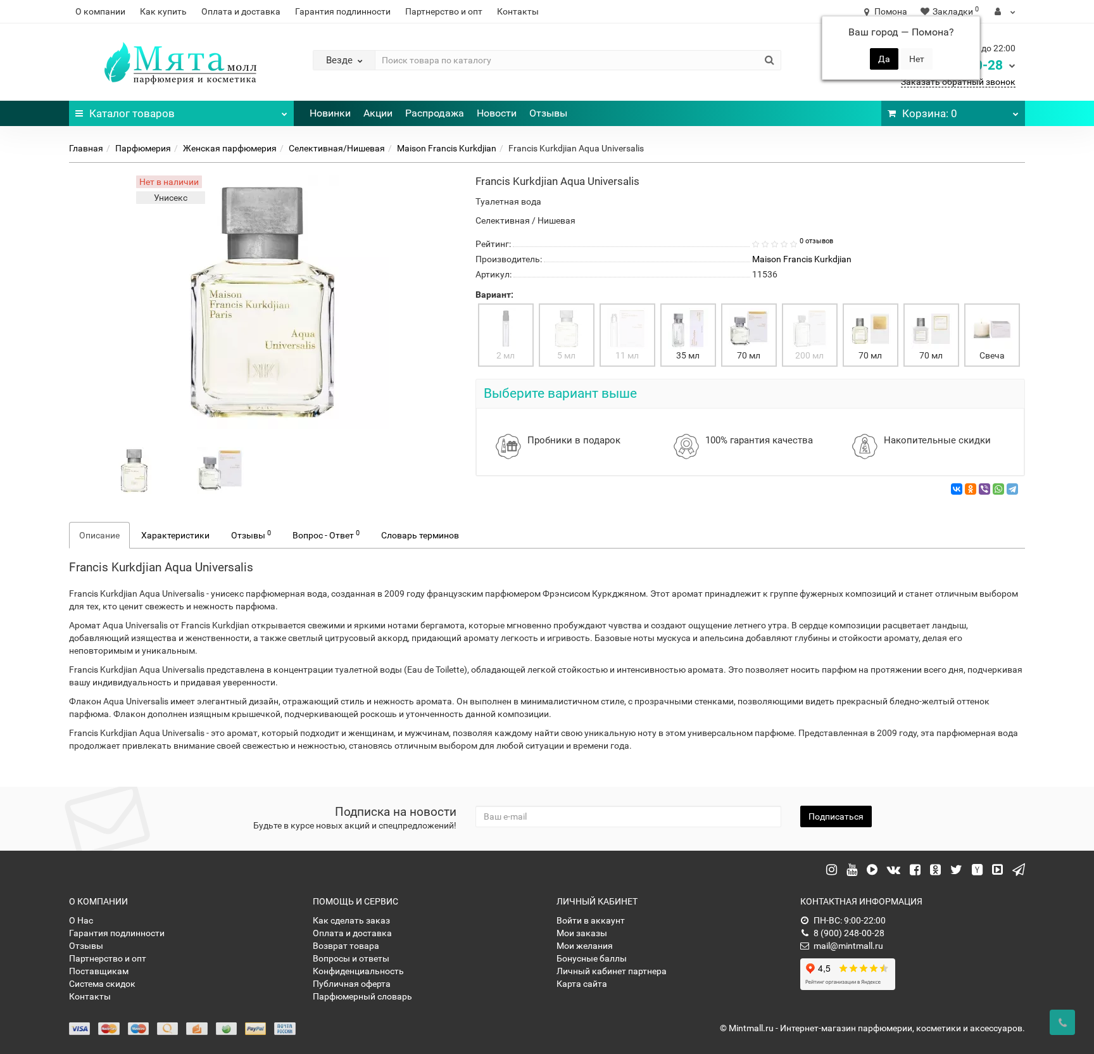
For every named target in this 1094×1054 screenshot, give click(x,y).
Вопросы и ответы (351, 958)
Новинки (330, 113)
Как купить (163, 11)
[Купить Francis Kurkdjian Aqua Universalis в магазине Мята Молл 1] (220, 470)
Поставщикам (99, 971)
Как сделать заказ (351, 920)
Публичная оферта (352, 984)
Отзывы (548, 113)
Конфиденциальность (358, 971)
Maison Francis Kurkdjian (446, 148)
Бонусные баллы (591, 958)
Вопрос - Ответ (326, 534)
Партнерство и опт (443, 11)
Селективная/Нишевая (337, 148)
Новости (497, 113)
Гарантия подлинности (343, 11)
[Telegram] (1012, 489)
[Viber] (984, 489)
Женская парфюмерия (230, 148)
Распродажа (434, 113)
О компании (100, 11)
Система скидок (102, 984)
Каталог (132, 113)
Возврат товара (346, 946)
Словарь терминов (420, 535)
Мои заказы (581, 933)
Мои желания (584, 946)
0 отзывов (816, 241)
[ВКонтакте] (956, 489)
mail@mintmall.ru (848, 946)
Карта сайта (581, 984)
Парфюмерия (143, 148)
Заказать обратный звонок (958, 82)
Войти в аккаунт (590, 920)
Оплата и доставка (240, 11)
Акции (378, 113)
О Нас (81, 920)
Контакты (518, 11)
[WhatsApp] (998, 489)
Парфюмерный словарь (362, 996)
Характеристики (175, 535)
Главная (86, 148)
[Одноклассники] (970, 489)
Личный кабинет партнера (611, 971)
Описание (99, 535)
